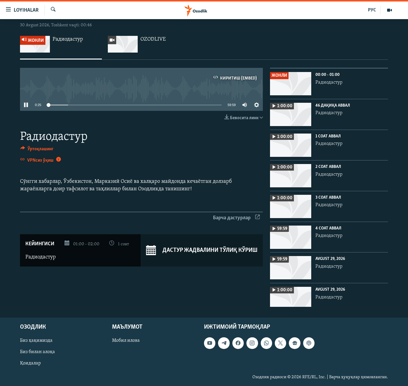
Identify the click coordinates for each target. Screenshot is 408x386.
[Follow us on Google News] (294, 343)
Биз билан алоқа (37, 352)
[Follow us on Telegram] (223, 343)
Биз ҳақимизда (36, 340)
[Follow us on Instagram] (252, 343)
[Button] (36, 150)
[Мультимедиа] (389, 10)
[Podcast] (309, 343)
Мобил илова (126, 340)
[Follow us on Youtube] (209, 343)
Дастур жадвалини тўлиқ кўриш (209, 250)
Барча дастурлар (232, 218)
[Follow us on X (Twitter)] (280, 343)
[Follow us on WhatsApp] (266, 343)
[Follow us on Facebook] (238, 343)
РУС (372, 10)
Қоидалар (30, 363)
